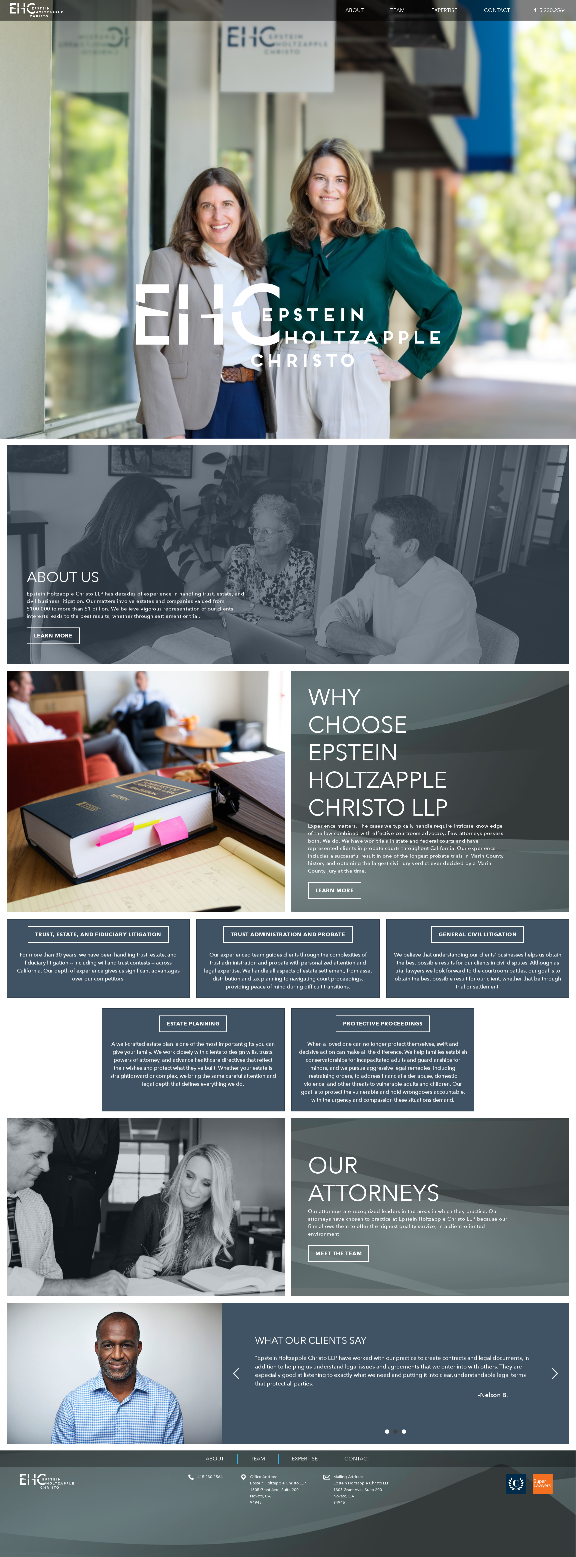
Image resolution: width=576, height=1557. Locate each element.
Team (397, 10)
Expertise (444, 10)
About (354, 10)
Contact (497, 10)
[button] (236, 1373)
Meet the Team (338, 1253)
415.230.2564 (549, 10)
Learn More (53, 635)
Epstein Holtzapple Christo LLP (36, 10)
